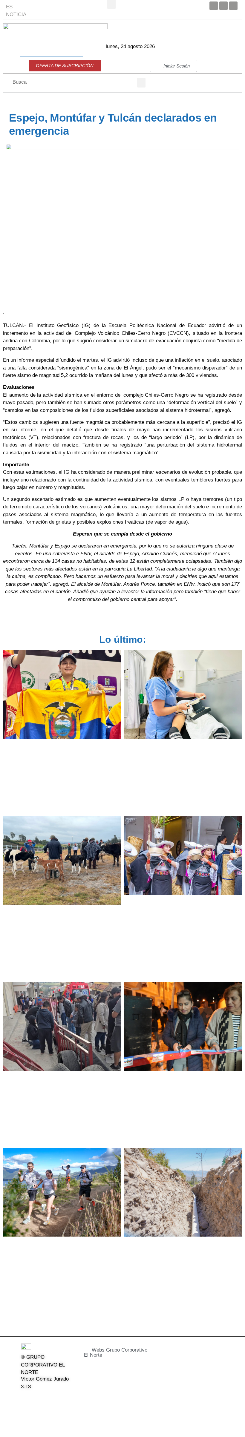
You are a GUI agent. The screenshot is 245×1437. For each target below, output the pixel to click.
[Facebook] (213, 5)
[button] (141, 83)
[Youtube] (233, 5)
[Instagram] (55, 1399)
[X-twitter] (40, 1399)
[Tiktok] (25, 1413)
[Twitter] (223, 5)
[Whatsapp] (40, 1413)
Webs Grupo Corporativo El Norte (115, 1352)
